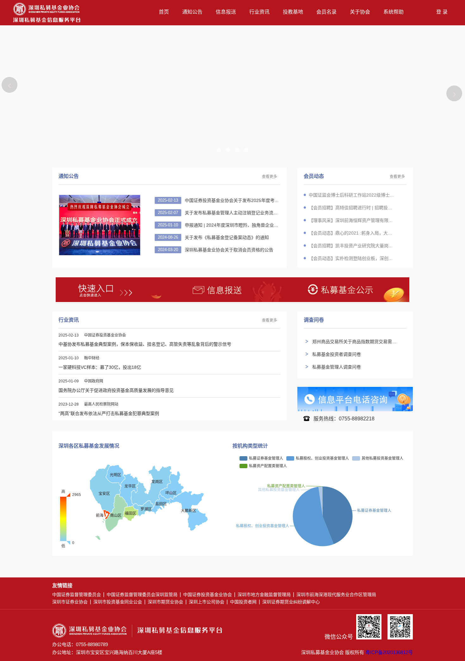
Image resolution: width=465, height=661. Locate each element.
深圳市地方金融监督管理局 (264, 594)
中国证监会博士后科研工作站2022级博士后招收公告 (352, 195)
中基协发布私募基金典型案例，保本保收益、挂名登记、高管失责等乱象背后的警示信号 (145, 344)
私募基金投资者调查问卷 (336, 354)
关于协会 (360, 12)
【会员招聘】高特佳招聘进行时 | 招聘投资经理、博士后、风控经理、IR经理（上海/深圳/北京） (352, 207)
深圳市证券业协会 (70, 601)
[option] (232, 91)
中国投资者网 (243, 601)
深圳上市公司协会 (206, 601)
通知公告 (192, 12)
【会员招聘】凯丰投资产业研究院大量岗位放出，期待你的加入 (352, 245)
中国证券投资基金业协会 (207, 594)
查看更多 (269, 177)
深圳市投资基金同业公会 (117, 601)
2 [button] (228, 150)
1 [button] (217, 150)
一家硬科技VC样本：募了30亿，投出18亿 (100, 367)
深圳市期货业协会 (165, 601)
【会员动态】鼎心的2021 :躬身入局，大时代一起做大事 (352, 233)
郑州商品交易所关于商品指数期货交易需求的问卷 (361, 341)
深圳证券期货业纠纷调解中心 (291, 601)
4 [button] (248, 150)
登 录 (442, 12)
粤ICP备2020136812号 (389, 652)
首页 (164, 12)
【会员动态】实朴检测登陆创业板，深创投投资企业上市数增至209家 (352, 258)
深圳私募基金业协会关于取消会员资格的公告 (227, 249)
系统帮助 (393, 12)
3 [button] (239, 150)
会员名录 (326, 12)
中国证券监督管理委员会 (76, 594)
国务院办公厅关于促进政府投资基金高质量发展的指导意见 (116, 390)
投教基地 (293, 12)
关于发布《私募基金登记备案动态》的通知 (225, 237)
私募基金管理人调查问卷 (336, 366)
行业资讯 (259, 12)
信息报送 (226, 12)
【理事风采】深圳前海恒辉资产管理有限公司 (352, 220)
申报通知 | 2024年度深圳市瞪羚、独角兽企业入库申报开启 (241, 225)
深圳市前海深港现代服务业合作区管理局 (336, 594)
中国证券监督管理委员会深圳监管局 (142, 594)
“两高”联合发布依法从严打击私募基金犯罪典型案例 (109, 413)
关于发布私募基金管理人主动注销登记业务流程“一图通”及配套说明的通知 (256, 212)
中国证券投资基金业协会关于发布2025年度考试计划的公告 (241, 200)
